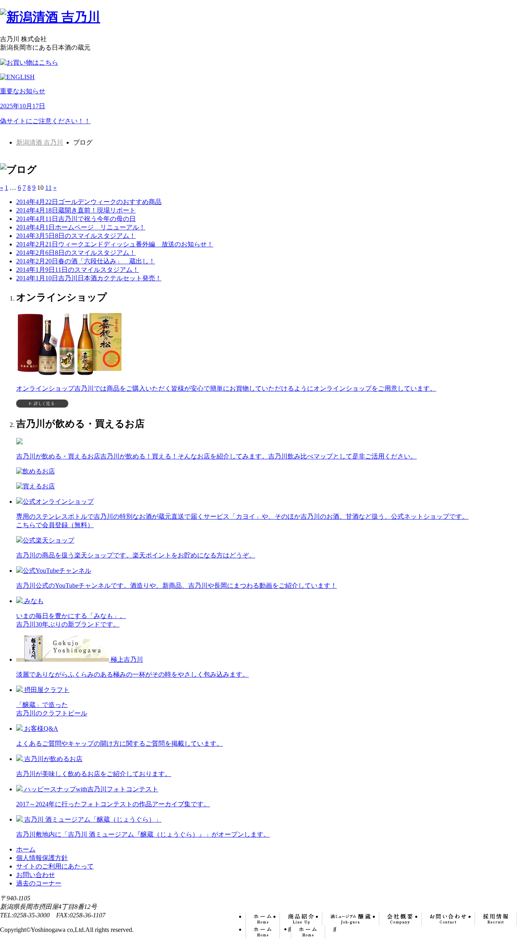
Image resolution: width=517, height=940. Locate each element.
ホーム (263, 919)
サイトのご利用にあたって (55, 866)
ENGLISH (313, 931)
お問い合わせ (448, 919)
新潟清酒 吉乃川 (39, 142)
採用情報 (496, 919)
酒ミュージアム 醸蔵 (350, 919)
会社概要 (400, 919)
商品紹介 (301, 919)
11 (48, 187)
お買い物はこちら (268, 931)
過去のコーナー (38, 883)
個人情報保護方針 (42, 857)
